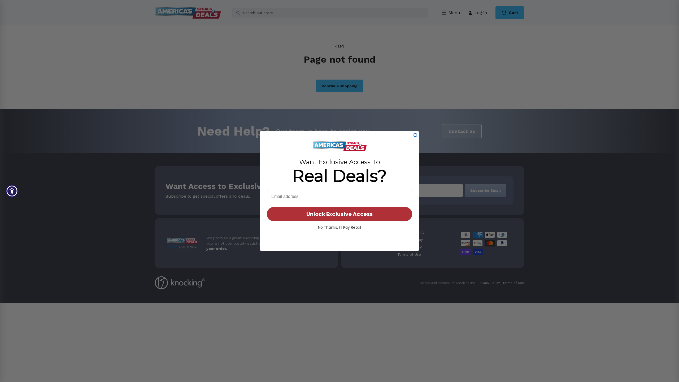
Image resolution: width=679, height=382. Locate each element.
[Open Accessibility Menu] (12, 191)
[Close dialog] (415, 135)
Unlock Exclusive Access (339, 214)
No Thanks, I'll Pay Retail (339, 227)
